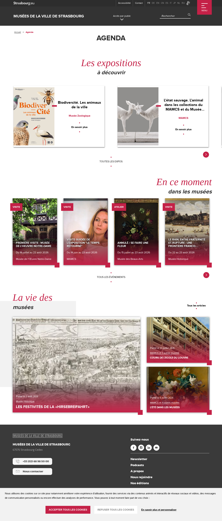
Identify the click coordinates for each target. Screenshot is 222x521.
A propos (137, 471)
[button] (206, 155)
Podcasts (137, 465)
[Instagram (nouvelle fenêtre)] (141, 448)
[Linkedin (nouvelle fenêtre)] (149, 448)
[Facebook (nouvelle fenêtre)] (134, 448)
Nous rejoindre (141, 477)
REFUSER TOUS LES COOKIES (116, 509)
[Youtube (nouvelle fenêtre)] (156, 448)
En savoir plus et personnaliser (158, 509)
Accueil (17, 32)
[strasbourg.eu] (23, 3)
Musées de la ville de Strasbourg (48, 16)
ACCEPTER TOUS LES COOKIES (68, 509)
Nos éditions (140, 483)
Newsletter (139, 459)
